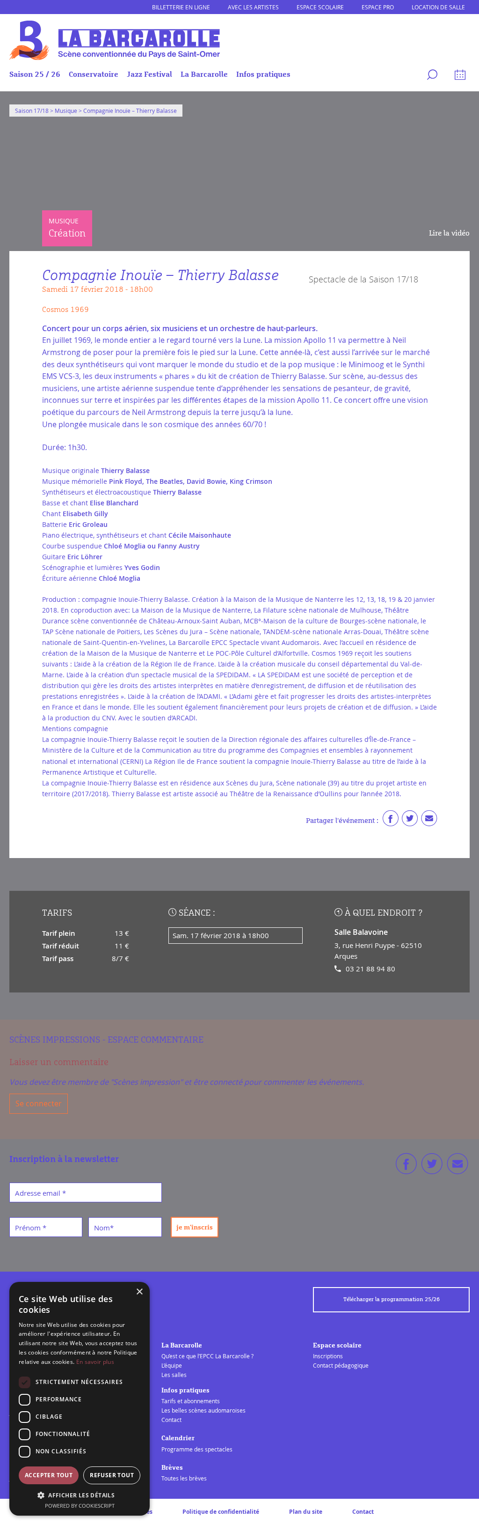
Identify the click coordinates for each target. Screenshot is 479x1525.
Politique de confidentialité (220, 1512)
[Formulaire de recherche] (431, 77)
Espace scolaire (320, 7)
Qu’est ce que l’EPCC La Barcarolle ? (207, 1356)
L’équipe (171, 1365)
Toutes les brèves (184, 1478)
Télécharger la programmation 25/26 (391, 1300)
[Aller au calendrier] (459, 77)
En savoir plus (95, 1362)
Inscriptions (328, 1356)
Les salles (174, 1374)
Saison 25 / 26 (34, 74)
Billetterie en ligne (181, 7)
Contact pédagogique (341, 1365)
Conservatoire (93, 74)
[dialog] (79, 1399)
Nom (104, 1227)
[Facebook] (391, 821)
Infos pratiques (263, 74)
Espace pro (378, 7)
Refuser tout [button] (112, 1475)
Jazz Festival (149, 74)
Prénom (30, 1227)
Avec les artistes (253, 7)
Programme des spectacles (196, 1449)
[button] (79, 1495)
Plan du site (305, 1512)
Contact (171, 1419)
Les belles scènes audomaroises (203, 1410)
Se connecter (38, 1103)
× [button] (139, 1292)
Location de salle (438, 7)
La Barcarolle (204, 74)
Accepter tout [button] (49, 1475)
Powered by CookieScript (80, 1505)
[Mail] (429, 821)
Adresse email (40, 1193)
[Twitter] (410, 821)
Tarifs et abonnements (190, 1401)
